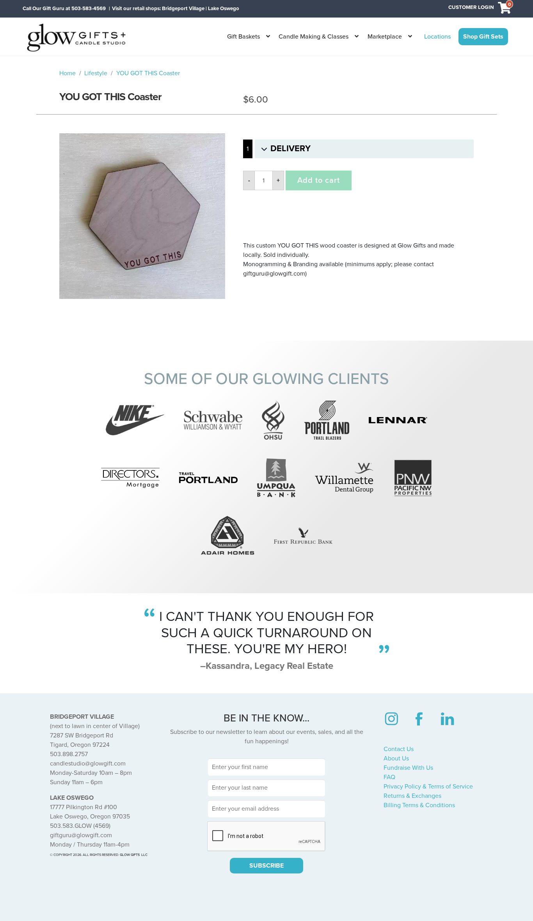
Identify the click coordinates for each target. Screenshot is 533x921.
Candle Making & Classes (313, 37)
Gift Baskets (243, 37)
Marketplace (385, 37)
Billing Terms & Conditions (419, 805)
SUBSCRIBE (266, 866)
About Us (396, 758)
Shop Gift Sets (483, 37)
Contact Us (399, 749)
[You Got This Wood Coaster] (142, 216)
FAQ (389, 777)
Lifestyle (95, 73)
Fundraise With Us (408, 768)
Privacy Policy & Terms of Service (428, 786)
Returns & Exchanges (412, 796)
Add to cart (318, 180)
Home (67, 73)
